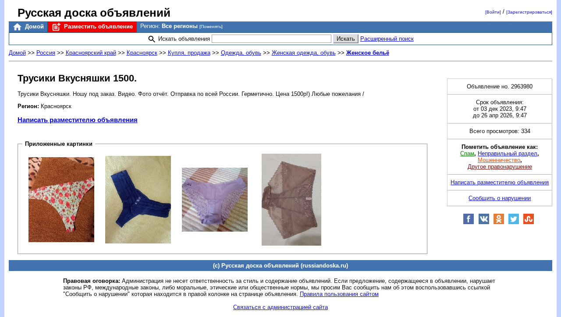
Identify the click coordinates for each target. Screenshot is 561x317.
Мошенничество (499, 160)
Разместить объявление (97, 26)
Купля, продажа (189, 52)
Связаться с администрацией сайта (280, 307)
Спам (467, 153)
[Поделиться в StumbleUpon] (528, 222)
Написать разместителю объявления (78, 119)
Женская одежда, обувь (304, 52)
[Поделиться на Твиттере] (513, 222)
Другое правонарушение (500, 166)
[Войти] (493, 12)
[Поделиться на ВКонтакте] (484, 222)
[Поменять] (211, 26)
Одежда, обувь (241, 52)
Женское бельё (367, 52)
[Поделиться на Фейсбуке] (468, 222)
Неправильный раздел (507, 153)
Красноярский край (91, 52)
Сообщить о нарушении (500, 198)
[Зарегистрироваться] (529, 12)
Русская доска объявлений (94, 13)
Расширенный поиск (387, 38)
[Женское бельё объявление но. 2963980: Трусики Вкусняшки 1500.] (61, 199)
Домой (33, 26)
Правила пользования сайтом (339, 294)
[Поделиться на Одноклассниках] (499, 222)
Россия (45, 52)
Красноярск (142, 52)
